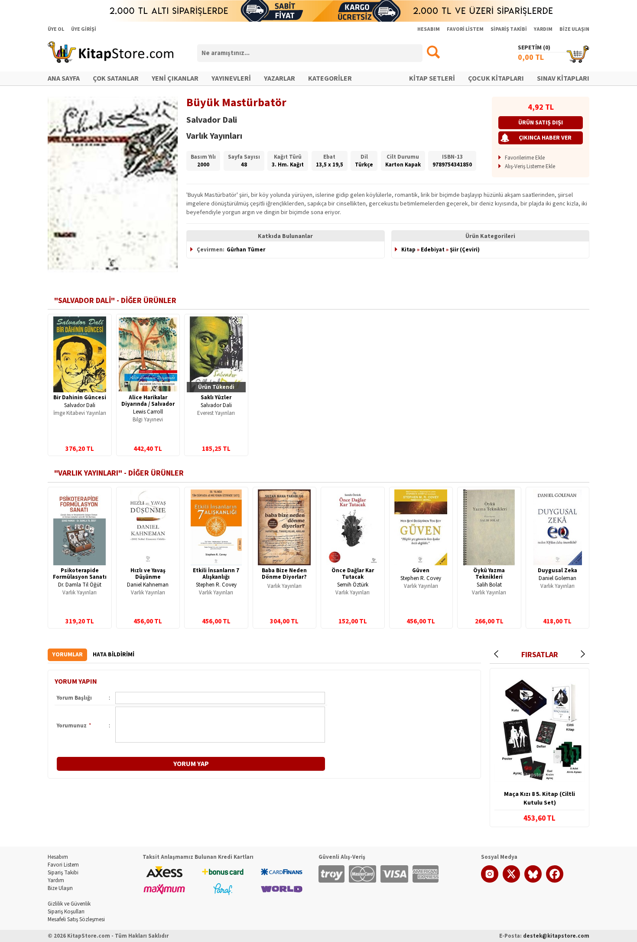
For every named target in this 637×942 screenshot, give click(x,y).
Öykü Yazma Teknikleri (489, 574)
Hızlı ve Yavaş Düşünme (148, 574)
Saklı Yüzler (216, 397)
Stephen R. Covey (216, 585)
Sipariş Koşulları (66, 912)
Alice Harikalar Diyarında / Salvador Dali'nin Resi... (148, 404)
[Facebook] (554, 881)
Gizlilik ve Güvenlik (69, 904)
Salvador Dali (79, 405)
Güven (420, 570)
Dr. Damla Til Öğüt (79, 585)
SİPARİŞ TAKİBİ (509, 29)
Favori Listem (63, 865)
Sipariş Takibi (63, 873)
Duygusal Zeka (557, 570)
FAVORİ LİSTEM (465, 29)
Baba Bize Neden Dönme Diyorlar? (284, 574)
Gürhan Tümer (246, 250)
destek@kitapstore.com (556, 936)
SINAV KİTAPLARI (563, 78)
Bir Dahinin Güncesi (79, 397)
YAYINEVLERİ (231, 78)
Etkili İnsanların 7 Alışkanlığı (216, 574)
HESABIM (428, 29)
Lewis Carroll (148, 412)
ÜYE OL (56, 29)
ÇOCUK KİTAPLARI (496, 78)
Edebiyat (433, 250)
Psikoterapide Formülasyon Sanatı (80, 574)
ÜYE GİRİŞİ (83, 29)
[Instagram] (489, 881)
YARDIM (543, 29)
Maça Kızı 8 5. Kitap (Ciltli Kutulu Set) (539, 798)
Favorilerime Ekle (525, 158)
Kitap (408, 250)
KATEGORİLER (330, 78)
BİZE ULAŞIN (574, 29)
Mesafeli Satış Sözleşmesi (76, 919)
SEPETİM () (534, 47)
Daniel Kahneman (148, 585)
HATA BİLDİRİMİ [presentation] (113, 654)
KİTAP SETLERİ (432, 78)
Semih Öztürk (352, 585)
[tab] (67, 655)
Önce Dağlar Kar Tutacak (353, 574)
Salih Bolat (489, 585)
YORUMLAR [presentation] (67, 654)
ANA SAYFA (64, 78)
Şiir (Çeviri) (465, 250)
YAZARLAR (279, 78)
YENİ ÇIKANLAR (175, 78)
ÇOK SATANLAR (116, 78)
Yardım (56, 880)
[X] (511, 881)
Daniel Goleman (557, 578)
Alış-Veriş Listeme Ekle (530, 166)
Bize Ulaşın (60, 888)
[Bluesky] (533, 881)
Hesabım (58, 857)
